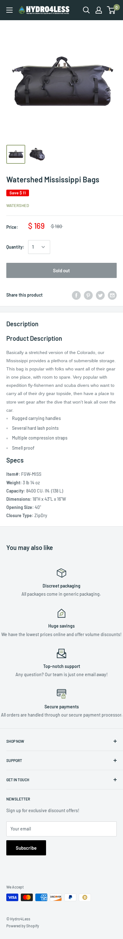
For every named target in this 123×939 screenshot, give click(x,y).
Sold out (61, 270)
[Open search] (86, 10)
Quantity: (15, 247)
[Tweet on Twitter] (100, 295)
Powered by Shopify (22, 926)
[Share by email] (112, 295)
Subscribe (26, 848)
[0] (111, 10)
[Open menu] (9, 10)
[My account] (99, 10)
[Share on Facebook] (76, 295)
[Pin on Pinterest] (88, 295)
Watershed (17, 205)
